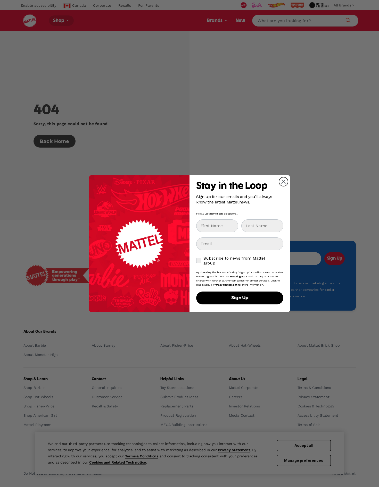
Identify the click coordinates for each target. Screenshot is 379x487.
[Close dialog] (283, 181)
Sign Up (239, 298)
